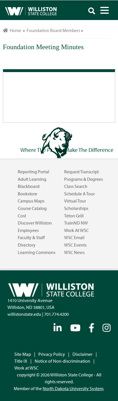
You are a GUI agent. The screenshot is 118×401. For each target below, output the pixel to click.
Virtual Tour (75, 201)
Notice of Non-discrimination (62, 361)
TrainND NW (76, 223)
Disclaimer (82, 354)
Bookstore (27, 193)
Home (14, 30)
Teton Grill (74, 216)
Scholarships (76, 208)
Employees (28, 230)
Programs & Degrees (83, 179)
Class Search (75, 186)
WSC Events (75, 245)
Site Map (22, 354)
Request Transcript (81, 171)
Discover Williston (35, 223)
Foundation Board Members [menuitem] (53, 30)
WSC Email (74, 237)
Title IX (20, 361)
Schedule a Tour (79, 193)
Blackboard (29, 186)
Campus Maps (31, 201)
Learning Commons (36, 252)
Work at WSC (76, 230)
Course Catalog (32, 208)
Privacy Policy (51, 354)
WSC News (74, 252)
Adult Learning (32, 179)
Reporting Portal (33, 171)
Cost (22, 216)
